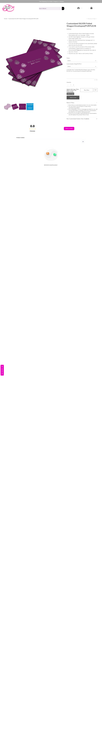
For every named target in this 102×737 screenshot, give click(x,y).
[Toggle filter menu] (83, 141)
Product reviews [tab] (20, 137)
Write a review (69, 128)
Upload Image (70, 93)
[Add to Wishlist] (95, 90)
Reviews (2, 370)
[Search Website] (63, 8)
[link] (91, 7)
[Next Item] (62, 62)
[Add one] (73, 85)
